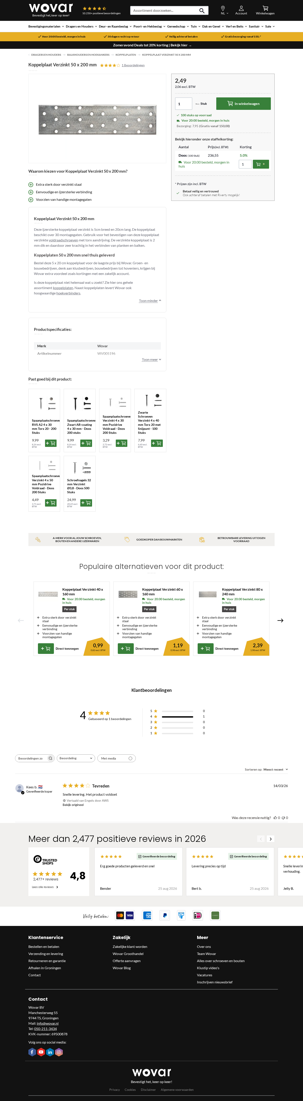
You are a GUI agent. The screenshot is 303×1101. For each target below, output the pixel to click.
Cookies (130, 1089)
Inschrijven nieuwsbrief (214, 982)
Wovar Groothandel (128, 953)
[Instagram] (59, 1052)
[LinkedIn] (50, 1052)
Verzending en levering (45, 953)
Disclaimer (148, 1089)
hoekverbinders (68, 293)
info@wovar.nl (48, 1023)
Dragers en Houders (46, 54)
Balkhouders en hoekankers (88, 54)
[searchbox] (30, 758)
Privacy (114, 1089)
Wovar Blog (122, 968)
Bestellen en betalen (43, 946)
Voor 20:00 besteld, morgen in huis (64, 36)
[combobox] (76, 758)
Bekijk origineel (73, 805)
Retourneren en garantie (47, 961)
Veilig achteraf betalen (183, 36)
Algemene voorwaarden (177, 1089)
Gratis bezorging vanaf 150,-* (243, 36)
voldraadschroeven (63, 240)
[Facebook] (32, 1052)
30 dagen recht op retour (123, 36)
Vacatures (204, 975)
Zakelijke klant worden (130, 946)
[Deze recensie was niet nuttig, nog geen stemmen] (283, 817)
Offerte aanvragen (127, 961)
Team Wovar (206, 953)
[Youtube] (41, 1052)
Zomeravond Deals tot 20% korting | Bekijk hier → (152, 45)
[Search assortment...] (202, 10)
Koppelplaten (126, 54)
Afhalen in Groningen (44, 968)
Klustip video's (208, 968)
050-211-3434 (45, 1028)
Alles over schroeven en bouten (221, 961)
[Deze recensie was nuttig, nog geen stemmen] (275, 817)
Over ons (204, 946)
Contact (34, 975)
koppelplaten (63, 288)
